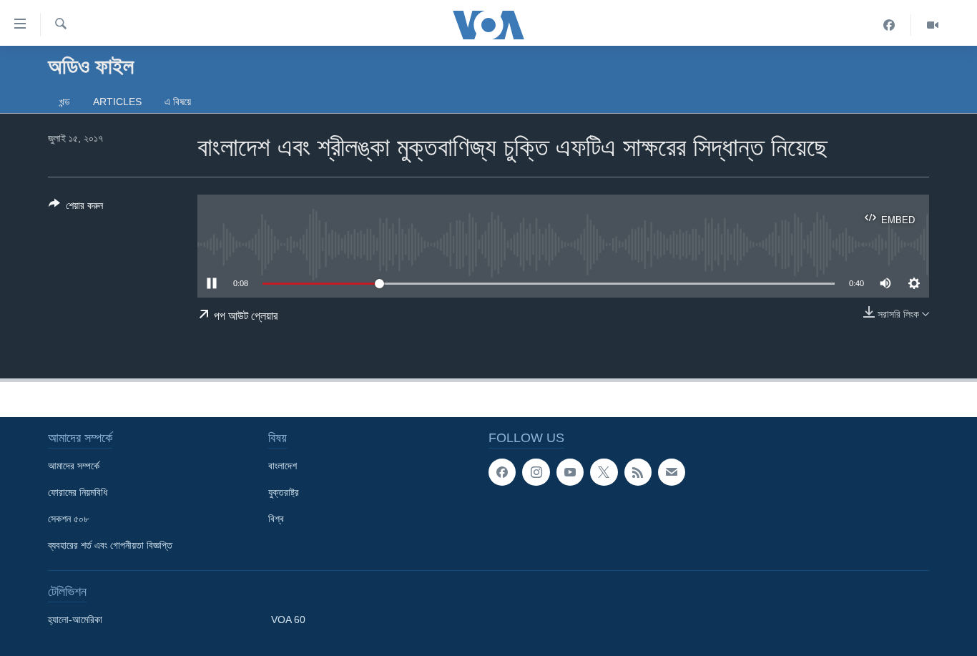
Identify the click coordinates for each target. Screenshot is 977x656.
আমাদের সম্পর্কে (73, 465)
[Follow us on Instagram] (535, 472)
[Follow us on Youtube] (570, 472)
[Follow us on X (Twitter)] (603, 472)
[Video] (932, 25)
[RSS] (638, 472)
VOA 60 (288, 619)
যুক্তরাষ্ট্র (283, 492)
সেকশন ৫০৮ (68, 518)
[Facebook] (889, 25)
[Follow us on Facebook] (502, 472)
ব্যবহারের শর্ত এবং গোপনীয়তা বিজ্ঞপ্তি (110, 545)
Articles (117, 101)
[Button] (76, 208)
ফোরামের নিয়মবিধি (77, 492)
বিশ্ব (276, 518)
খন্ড (64, 101)
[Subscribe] (671, 472)
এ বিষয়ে (178, 101)
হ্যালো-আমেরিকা (75, 619)
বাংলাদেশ (282, 465)
